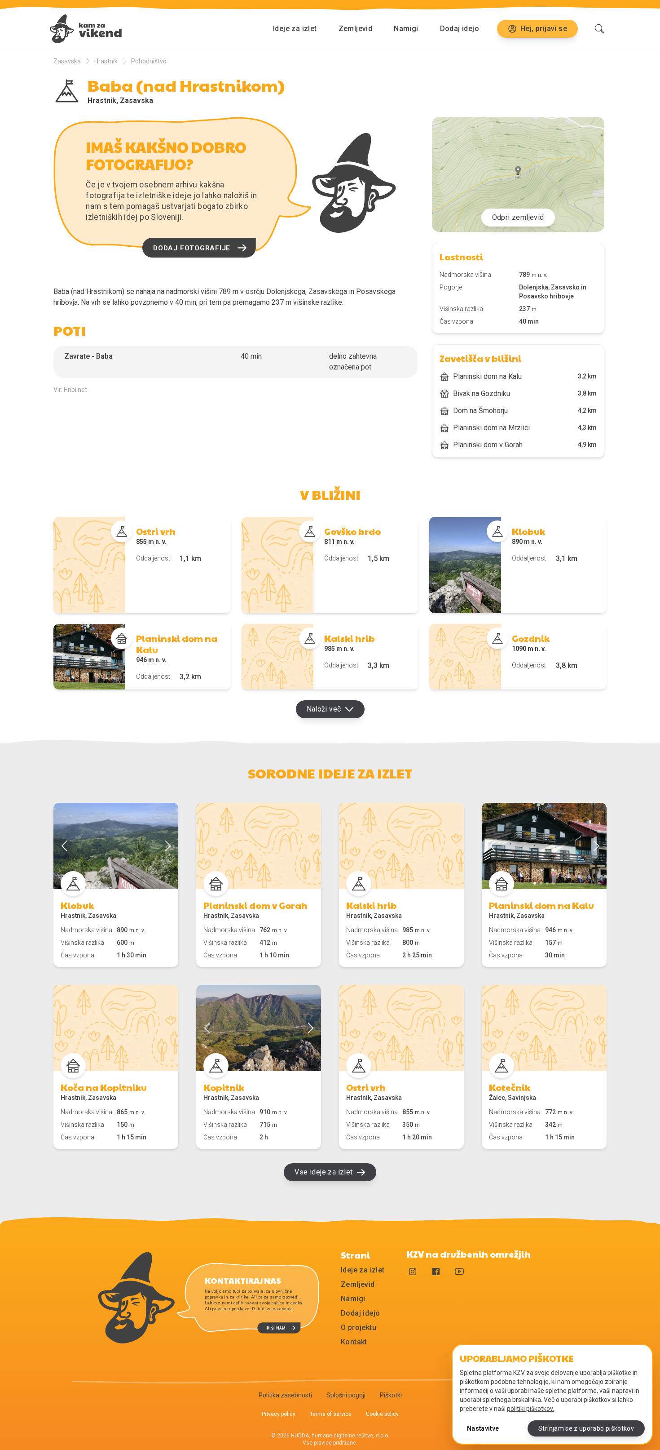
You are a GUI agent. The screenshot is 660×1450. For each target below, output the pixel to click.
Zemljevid (356, 28)
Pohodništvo (149, 61)
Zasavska (67, 61)
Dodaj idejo (459, 28)
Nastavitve (483, 1428)
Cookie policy (382, 1414)
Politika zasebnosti (285, 1395)
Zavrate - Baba (88, 356)
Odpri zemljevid (518, 217)
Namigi (406, 28)
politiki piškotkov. (530, 1408)
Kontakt (354, 1342)
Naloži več (324, 709)
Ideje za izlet (295, 28)
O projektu (358, 1327)
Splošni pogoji (345, 1395)
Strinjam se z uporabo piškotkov (586, 1428)
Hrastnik (106, 61)
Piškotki (391, 1395)
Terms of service (331, 1414)
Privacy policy (278, 1414)
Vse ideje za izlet (323, 1172)
